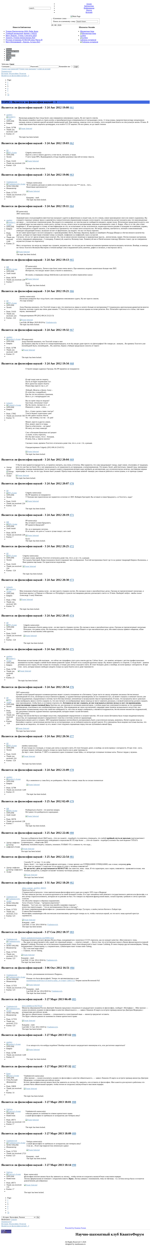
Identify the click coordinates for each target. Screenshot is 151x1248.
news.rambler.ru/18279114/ (32, 1006)
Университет (6, 71)
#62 (72, 143)
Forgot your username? (28, 69)
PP (7, 150)
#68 (72, 363)
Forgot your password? (10, 69)
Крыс (8, 1074)
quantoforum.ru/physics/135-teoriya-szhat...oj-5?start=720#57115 (50, 981)
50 (8, 95)
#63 (72, 174)
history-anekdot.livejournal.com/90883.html (37, 938)
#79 (72, 801)
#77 (72, 736)
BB (7, 267)
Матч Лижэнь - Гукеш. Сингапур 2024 (21, 36)
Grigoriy (9, 403)
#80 (72, 832)
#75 (72, 649)
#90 (74, 1164)
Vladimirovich (11, 182)
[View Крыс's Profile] (12, 1076)
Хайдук (9, 1109)
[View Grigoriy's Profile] (13, 405)
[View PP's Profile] (11, 153)
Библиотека (89, 6)
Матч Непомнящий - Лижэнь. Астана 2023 (23, 42)
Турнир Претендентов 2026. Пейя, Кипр (22, 31)
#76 (72, 687)
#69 (72, 459)
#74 (72, 615)
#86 (74, 1034)
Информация (89, 8)
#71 (72, 514)
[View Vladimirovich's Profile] (15, 184)
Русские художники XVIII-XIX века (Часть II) (24, 40)
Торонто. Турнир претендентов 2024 (20, 38)
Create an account (43, 69)
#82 (72, 882)
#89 (74, 1133)
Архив (89, 4)
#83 (72, 932)
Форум (89, 10)
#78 (72, 769)
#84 (72, 967)
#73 (72, 579)
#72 (72, 546)
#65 (72, 259)
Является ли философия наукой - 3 (15, 76)
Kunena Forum (80, 1228)
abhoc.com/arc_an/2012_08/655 (34, 888)
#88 (74, 1102)
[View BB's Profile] (11, 269)
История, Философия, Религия (13, 73)
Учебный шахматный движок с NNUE (21, 33)
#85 (74, 999)
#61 (72, 107)
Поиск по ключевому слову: (64, 21)
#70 (72, 483)
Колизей (89, 12)
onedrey (9, 115)
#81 (72, 856)
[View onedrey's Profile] (12, 119)
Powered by (69, 1228)
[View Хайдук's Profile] (13, 1111)
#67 (72, 329)
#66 (72, 291)
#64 (71, 206)
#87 (74, 1066)
